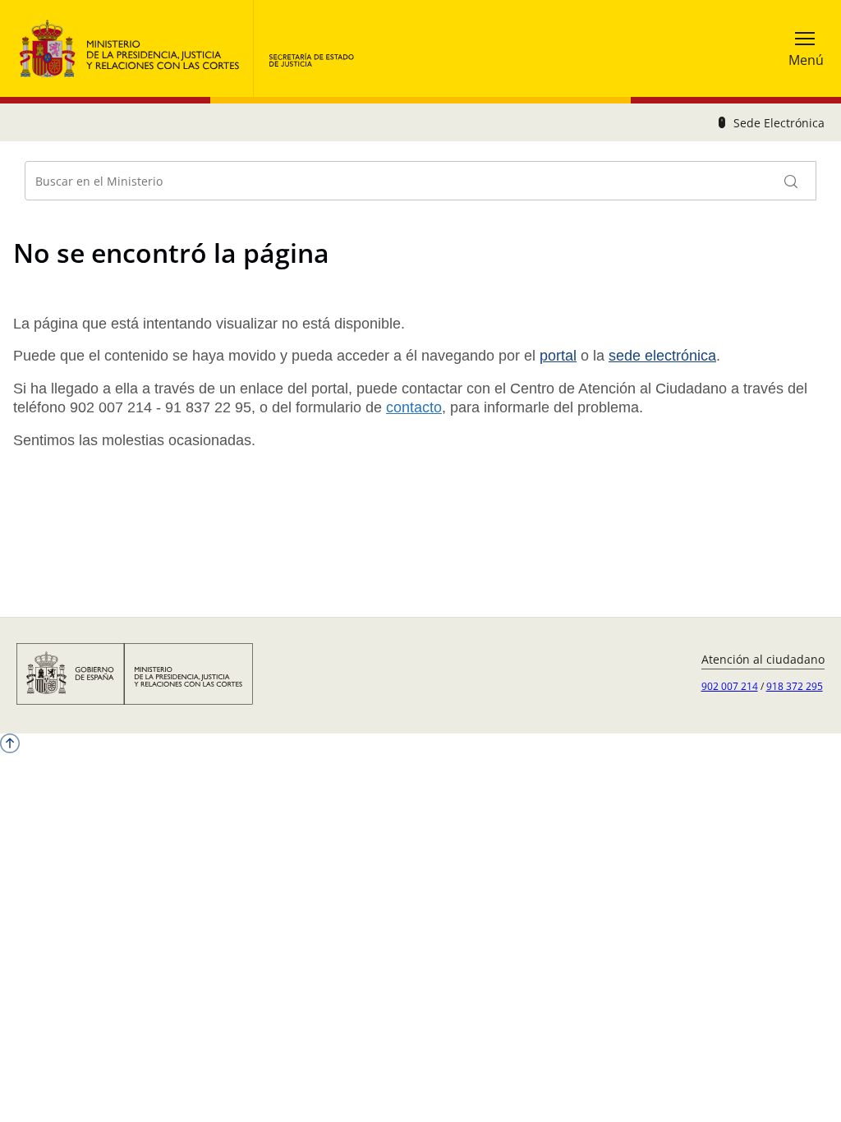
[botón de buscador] (791, 180)
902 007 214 (729, 686)
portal (558, 355)
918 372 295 (794, 686)
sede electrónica (662, 355)
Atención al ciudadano (763, 659)
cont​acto (414, 407)
